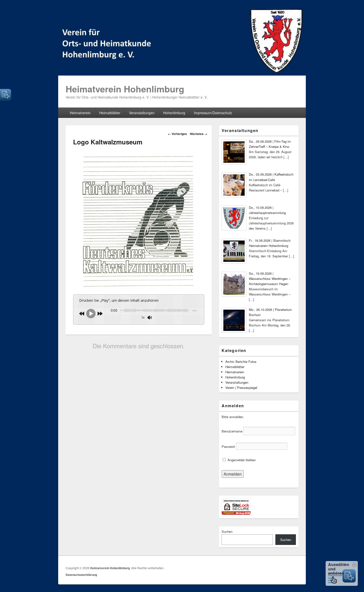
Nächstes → (198, 134)
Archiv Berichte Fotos (241, 361)
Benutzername (232, 431)
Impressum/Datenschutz (213, 112)
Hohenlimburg (174, 112)
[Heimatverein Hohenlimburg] (182, 74)
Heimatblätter (109, 112)
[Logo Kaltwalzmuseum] (138, 288)
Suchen (227, 531)
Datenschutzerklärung (81, 574)
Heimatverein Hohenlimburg (125, 88)
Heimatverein (80, 112)
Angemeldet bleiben (241, 459)
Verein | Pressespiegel (241, 387)
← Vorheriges (177, 134)
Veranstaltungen (142, 112)
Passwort (228, 446)
